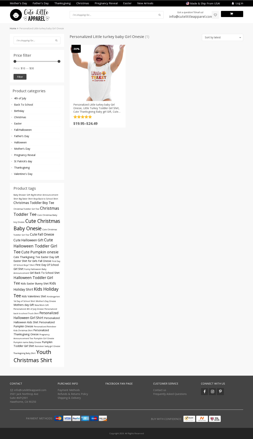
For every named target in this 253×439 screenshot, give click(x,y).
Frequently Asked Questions (170, 394)
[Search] (56, 40)
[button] (222, 37)
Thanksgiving (62, 3)
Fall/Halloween (23, 130)
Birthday (19, 111)
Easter (127, 3)
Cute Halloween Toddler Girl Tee (35, 246)
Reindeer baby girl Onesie (47, 346)
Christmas (82, 3)
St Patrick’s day (23, 161)
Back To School (23, 104)
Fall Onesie (44, 261)
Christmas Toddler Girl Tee (26, 209)
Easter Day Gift (50, 257)
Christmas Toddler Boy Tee (34, 203)
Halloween (20, 142)
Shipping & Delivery (69, 398)
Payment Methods (69, 390)
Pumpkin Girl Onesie (44, 338)
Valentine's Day (23, 174)
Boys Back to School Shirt (46, 198)
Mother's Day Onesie (46, 301)
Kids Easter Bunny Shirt (35, 283)
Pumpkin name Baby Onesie (27, 342)
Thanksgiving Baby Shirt (25, 353)
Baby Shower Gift (22, 195)
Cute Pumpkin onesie (40, 252)
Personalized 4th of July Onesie (29, 309)
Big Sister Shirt (26, 198)
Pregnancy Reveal (106, 3)
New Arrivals (145, 3)
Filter (20, 77)
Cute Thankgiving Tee (27, 257)
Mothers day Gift (24, 305)
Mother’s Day (18, 3)
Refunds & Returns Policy (73, 394)
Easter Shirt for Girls (25, 261)
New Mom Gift (42, 305)
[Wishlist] (215, 15)
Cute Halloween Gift (28, 240)
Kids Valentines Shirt (34, 296)
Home (13, 28)
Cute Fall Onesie (42, 234)
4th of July (20, 98)
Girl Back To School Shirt (45, 273)
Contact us (159, 390)
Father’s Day (41, 3)
